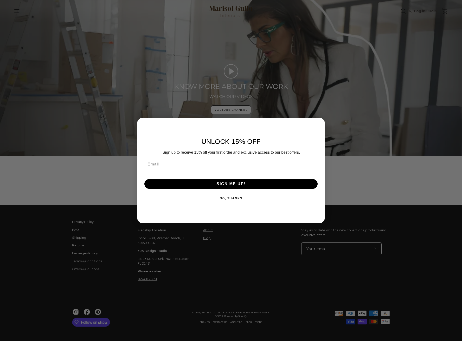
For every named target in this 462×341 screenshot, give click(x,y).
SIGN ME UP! (231, 184)
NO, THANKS (231, 198)
